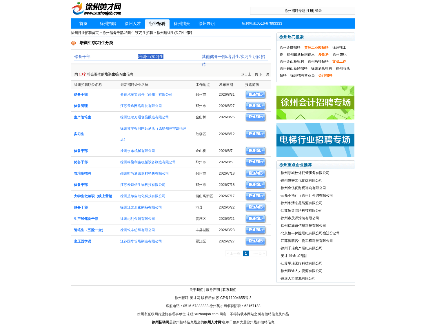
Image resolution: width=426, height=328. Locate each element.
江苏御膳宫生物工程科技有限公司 (307, 241)
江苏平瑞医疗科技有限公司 (302, 263)
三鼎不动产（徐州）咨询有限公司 (307, 195)
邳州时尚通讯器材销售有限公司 (144, 173)
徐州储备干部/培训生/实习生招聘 (128, 33)
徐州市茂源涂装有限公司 (300, 218)
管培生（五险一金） (89, 230)
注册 (309, 11)
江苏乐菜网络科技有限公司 (302, 211)
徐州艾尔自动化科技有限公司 (142, 196)
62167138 (252, 306)
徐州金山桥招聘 (292, 61)
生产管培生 (82, 117)
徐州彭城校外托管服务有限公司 (305, 173)
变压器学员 (82, 241)
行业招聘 (157, 23)
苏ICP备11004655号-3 (234, 298)
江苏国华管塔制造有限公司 (141, 241)
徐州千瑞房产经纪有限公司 (302, 248)
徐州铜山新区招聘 (293, 68)
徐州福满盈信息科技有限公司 (303, 226)
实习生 (79, 134)
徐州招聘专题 (295, 11)
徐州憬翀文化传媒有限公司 (302, 180)
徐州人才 (133, 23)
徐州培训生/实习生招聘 (174, 33)
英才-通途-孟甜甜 (294, 256)
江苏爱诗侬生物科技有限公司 (142, 185)
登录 (318, 11)
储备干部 (82, 56)
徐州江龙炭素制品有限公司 (141, 207)
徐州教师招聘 (318, 61)
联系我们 (229, 290)
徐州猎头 (182, 23)
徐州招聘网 (160, 322)
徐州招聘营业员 (302, 75)
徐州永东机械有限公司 (137, 151)
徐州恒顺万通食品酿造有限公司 (144, 117)
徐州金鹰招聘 (290, 48)
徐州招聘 (108, 23)
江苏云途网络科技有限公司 (141, 106)
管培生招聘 (82, 173)
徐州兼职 (207, 23)
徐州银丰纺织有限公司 (137, 230)
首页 (83, 23)
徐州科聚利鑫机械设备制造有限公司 (148, 162)
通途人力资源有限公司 (298, 278)
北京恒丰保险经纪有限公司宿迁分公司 (310, 233)
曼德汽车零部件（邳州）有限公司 (146, 95)
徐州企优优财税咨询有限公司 (303, 188)
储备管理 (81, 106)
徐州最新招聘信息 (301, 54)
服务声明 (213, 290)
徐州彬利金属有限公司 (137, 219)
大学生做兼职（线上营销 (93, 196)
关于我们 (196, 290)
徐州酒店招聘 (321, 68)
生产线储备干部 (86, 219)
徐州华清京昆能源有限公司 (302, 203)
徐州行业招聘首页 (85, 33)
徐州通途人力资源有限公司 (302, 271)
